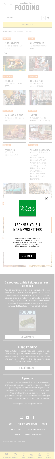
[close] (46, 198)
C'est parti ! (27, 256)
